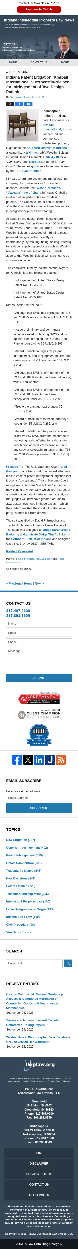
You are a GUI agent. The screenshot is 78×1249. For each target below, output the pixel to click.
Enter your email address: (23, 791)
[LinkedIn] (39, 760)
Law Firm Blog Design (37, 1244)
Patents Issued (20, 886)
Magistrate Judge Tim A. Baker (44, 534)
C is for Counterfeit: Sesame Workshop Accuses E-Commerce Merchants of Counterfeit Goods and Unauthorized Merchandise (34, 1001)
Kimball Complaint (19, 551)
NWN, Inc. (30, 152)
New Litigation (44, 558)
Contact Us (39, 62)
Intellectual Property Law (28, 901)
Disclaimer (39, 1163)
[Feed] (60, 760)
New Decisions (20, 878)
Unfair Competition (24, 863)
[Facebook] (17, 760)
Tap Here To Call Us (39, 9)
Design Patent (26, 558)
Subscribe (39, 808)
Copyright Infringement (27, 847)
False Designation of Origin (30, 909)
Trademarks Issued (23, 870)
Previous (13, 583)
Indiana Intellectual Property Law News (39, 23)
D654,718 (52, 157)
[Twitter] (28, 760)
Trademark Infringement (27, 894)
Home (13, 62)
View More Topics (19, 932)
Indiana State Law (23, 917)
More (65, 62)
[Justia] (49, 760)
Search (68, 963)
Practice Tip (14, 466)
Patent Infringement (24, 855)
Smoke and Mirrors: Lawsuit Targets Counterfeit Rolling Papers (32, 1023)
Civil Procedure (20, 924)
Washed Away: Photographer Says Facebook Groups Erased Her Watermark (38, 1040)
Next (39, 583)
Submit (39, 677)
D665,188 (35, 162)
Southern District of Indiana (47, 148)
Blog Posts (39, 1195)
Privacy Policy (39, 1174)
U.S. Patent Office (28, 171)
